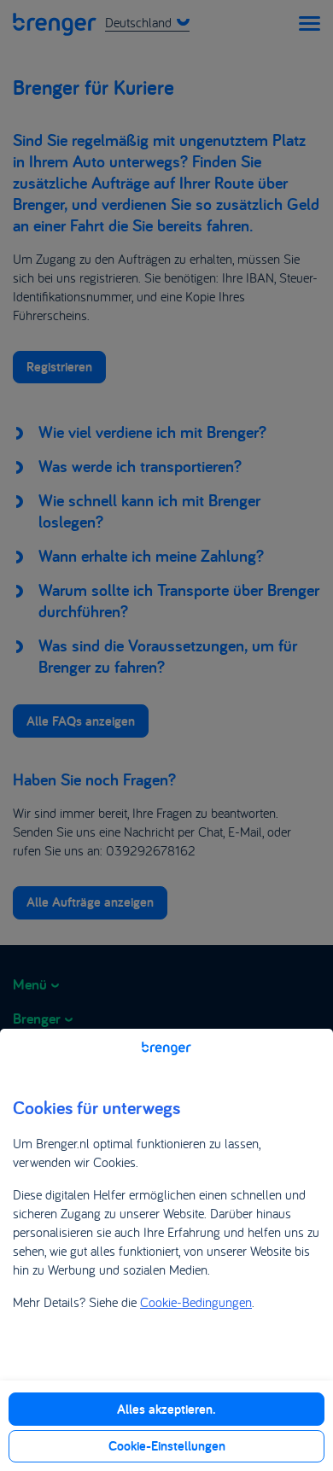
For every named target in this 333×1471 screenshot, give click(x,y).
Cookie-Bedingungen (196, 1301)
